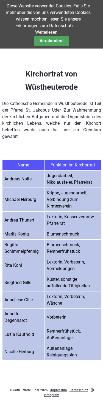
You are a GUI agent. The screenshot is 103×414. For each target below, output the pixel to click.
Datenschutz (78, 390)
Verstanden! (51, 40)
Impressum (58, 390)
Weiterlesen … (48, 32)
